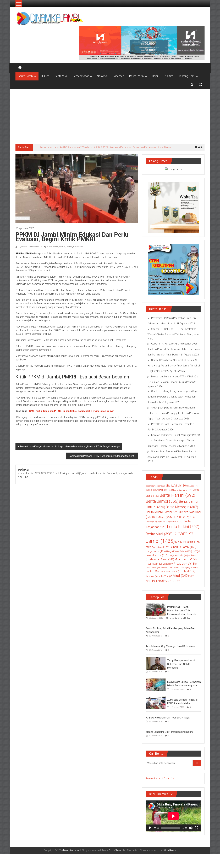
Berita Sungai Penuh (171, 522)
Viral (181, 576)
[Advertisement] (110, 115)
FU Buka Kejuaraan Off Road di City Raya (168, 717)
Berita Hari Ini (177, 495)
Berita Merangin (182, 507)
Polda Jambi (153, 567)
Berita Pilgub (161, 517)
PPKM (69, 246)
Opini (155, 76)
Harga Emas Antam (179, 551)
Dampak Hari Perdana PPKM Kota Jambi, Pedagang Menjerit (101, 456)
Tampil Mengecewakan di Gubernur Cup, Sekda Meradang (181, 664)
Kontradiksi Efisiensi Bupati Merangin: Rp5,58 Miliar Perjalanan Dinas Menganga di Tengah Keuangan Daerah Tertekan (173, 440)
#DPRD (151, 490)
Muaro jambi (186, 559)
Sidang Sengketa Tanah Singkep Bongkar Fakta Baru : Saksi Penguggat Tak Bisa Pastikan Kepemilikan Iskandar (173, 413)
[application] (173, 816)
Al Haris (164, 489)
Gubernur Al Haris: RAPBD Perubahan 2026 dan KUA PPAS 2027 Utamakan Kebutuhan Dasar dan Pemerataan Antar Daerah (106, 147)
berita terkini (183, 526)
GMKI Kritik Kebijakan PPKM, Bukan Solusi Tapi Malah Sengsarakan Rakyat (71, 411)
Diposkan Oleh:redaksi (28, 246)
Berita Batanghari (182, 490)
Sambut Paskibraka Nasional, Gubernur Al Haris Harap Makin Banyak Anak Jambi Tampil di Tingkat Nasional (173, 365)
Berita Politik (136, 76)
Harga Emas (156, 551)
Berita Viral (60, 76)
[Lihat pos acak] (200, 84)
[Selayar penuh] (196, 828)
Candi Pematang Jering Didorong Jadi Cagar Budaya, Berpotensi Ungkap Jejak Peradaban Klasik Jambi (173, 396)
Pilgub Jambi (185, 563)
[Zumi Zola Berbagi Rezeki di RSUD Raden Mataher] (156, 702)
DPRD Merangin (188, 541)
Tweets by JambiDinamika (160, 778)
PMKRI (62, 246)
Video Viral (166, 576)
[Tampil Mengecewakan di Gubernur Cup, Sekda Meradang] (156, 663)
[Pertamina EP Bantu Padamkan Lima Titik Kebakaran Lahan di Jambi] (156, 609)
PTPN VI (187, 571)
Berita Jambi (25, 76)
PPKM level (78, 246)
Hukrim (45, 76)
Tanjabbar (152, 576)
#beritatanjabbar (155, 486)
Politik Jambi (182, 567)
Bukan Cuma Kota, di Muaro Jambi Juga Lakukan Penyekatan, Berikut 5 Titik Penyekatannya (70, 446)
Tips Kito (168, 76)
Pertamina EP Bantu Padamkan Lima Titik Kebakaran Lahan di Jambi (181, 611)
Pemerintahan (81, 76)
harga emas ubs (178, 555)
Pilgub (151, 564)
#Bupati (192, 486)
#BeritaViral (176, 485)
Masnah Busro (162, 559)
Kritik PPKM (52, 246)
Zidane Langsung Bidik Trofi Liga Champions (170, 731)
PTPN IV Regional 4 (168, 571)
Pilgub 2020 (164, 564)
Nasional (102, 76)
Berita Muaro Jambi (163, 512)
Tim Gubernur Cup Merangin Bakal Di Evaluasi (170, 646)
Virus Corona (172, 581)
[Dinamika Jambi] (19, 67)
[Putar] (150, 828)
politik (167, 567)
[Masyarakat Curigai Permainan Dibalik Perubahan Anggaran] (156, 684)
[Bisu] (191, 828)
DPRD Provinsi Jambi (157, 547)
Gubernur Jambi (183, 547)
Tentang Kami (187, 76)
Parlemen (118, 76)
